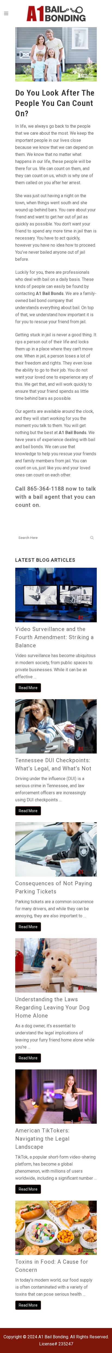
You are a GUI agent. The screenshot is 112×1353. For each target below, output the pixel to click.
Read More (28, 688)
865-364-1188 (45, 488)
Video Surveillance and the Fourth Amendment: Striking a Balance (54, 637)
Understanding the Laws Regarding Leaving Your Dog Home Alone (52, 1007)
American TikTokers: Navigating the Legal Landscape (42, 1138)
